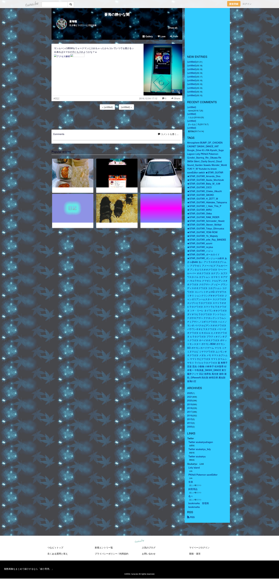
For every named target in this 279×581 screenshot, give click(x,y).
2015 (189, 419)
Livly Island (194, 467)
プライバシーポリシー (106, 553)
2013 (189, 422)
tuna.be (139, 541)
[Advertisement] (117, 119)
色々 (190, 496)
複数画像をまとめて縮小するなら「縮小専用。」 (29, 568)
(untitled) (191, 61)
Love (162, 36)
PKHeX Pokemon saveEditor (202, 474)
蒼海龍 (73, 21)
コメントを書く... (169, 134)
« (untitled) (107, 107)
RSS (192, 517)
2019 (189, 404)
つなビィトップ (55, 547)
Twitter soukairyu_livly (199, 449)
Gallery (149, 36)
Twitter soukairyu (197, 456)
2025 (189, 393)
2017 (189, 411)
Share (175, 36)
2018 (189, 408)
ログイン (247, 3)
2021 (189, 396)
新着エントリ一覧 (104, 547)
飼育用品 (192, 489)
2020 (189, 400)
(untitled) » (126, 107)
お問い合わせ (148, 553)
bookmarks (194, 507)
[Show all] (172, 27)
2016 (189, 415)
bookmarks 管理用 (198, 503)
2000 (189, 426)
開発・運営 (195, 553)
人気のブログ (148, 547)
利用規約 (123, 553)
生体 (190, 481)
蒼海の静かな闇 (117, 14)
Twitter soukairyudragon (200, 442)
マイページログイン (199, 547)
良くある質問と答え (57, 553)
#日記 (56, 98)
